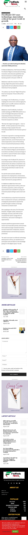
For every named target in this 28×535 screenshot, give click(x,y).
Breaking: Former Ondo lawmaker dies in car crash (7, 260)
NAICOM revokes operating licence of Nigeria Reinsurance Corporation (9, 441)
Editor (4, 23)
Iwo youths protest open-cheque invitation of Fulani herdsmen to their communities (20, 260)
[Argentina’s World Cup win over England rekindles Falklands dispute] (23, 460)
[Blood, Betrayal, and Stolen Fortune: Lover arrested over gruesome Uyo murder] (23, 432)
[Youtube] (19, 483)
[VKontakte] (17, 483)
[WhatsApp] (18, 27)
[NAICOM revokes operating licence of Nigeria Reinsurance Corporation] (23, 441)
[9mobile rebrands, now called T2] (22, 322)
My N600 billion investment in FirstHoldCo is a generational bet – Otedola (11, 450)
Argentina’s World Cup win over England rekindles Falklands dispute (10, 459)
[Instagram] (11, 483)
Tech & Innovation (6, 12)
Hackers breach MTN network (9, 329)
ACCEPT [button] (15, 531)
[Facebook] (8, 27)
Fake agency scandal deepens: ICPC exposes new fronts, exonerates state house (10, 422)
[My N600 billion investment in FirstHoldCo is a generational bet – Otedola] (23, 451)
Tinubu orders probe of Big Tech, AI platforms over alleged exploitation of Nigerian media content (10, 312)
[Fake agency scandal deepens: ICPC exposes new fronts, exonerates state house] (23, 423)
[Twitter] (11, 27)
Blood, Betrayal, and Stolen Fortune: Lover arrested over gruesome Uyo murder (10, 432)
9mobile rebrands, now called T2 (10, 321)
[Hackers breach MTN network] (22, 330)
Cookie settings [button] (6, 531)
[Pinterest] (15, 27)
